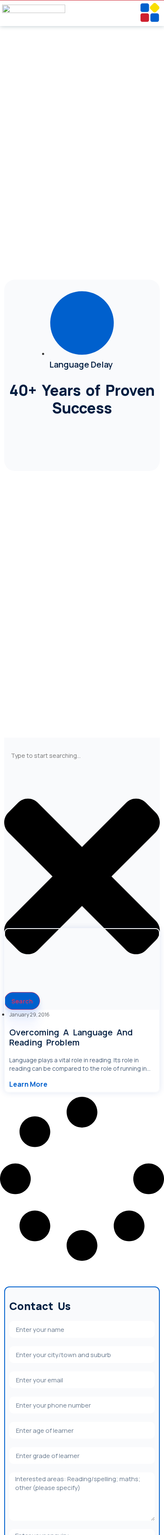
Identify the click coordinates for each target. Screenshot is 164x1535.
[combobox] (82, 755)
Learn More (28, 1084)
